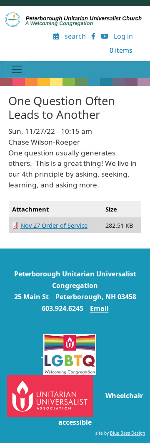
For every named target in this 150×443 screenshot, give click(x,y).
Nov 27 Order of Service (54, 225)
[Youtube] (104, 36)
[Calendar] (56, 36)
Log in (123, 36)
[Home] (75, 19)
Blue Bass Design (127, 433)
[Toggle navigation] (16, 69)
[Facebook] (93, 36)
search (75, 36)
